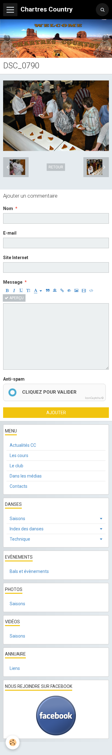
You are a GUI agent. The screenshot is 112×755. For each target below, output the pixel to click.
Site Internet (15, 257)
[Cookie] (13, 742)
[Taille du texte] (28, 290)
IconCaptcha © (94, 398)
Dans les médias (26, 476)
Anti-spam (14, 379)
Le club (16, 465)
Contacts (18, 486)
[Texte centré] (54, 290)
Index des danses (27, 528)
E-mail (9, 233)
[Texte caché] (69, 290)
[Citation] (47, 290)
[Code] (91, 290)
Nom (8, 208)
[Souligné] (21, 290)
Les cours (19, 455)
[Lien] (62, 290)
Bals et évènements (29, 571)
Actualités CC (23, 445)
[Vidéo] (84, 290)
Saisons (17, 518)
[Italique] (14, 290)
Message (12, 282)
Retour (56, 167)
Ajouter (56, 412)
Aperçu (16, 298)
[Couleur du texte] (38, 290)
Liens (15, 668)
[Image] (76, 290)
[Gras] (7, 290)
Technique (20, 539)
